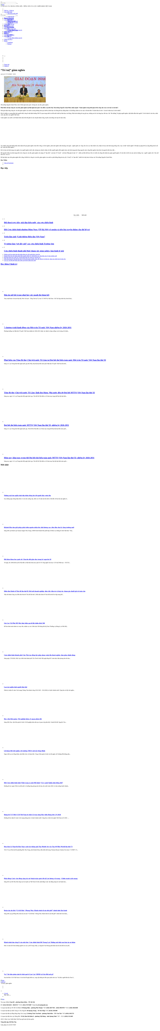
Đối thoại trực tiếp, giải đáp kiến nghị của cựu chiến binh (28, 222)
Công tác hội (10, 16)
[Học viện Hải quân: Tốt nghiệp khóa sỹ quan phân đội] (16, 715)
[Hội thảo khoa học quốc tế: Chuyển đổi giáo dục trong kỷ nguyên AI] (16, 556)
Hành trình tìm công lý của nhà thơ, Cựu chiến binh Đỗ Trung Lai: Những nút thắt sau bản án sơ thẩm (39, 942)
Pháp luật (6, 36)
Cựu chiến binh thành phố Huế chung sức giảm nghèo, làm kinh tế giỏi (34, 251)
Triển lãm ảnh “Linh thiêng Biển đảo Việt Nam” (24, 237)
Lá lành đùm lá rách (12, 22)
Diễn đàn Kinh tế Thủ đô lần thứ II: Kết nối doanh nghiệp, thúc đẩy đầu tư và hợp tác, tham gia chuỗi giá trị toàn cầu (35, 259)
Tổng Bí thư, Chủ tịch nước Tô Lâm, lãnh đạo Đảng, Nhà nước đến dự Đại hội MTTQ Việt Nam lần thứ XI (49, 393)
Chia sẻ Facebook (8, 163)
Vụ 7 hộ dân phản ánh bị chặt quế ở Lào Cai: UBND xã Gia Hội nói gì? (29, 974)
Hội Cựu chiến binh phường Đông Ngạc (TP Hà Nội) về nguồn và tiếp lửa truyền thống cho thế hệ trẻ (47, 229)
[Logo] (2, 4)
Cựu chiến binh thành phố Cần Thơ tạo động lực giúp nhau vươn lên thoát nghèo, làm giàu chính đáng (39, 655)
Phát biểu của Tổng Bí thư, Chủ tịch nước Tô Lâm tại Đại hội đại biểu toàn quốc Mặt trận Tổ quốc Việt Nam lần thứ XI (55, 360)
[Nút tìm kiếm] (17, 3)
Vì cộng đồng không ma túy (14, 38)
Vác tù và (9, 23)
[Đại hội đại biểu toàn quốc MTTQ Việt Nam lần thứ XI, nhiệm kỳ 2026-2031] (16, 421)
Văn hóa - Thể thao (9, 35)
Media (5, 41)
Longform (10, 42)
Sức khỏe (6, 33)
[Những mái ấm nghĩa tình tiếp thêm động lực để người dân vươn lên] (16, 492)
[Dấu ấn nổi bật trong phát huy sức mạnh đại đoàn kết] (16, 291)
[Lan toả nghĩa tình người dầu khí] (16, 683)
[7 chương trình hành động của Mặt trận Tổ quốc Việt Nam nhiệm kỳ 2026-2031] (16, 324)
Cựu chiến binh (8, 12)
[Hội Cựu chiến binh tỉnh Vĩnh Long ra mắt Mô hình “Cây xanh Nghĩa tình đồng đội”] (16, 779)
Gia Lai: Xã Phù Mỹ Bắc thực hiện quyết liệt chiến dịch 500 (20, 260)
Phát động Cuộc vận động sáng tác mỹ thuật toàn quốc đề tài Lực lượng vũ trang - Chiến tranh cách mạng (41, 878)
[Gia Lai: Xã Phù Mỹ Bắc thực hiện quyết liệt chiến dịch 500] (16, 620)
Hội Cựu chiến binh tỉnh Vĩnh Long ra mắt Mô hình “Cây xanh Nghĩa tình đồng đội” (33, 783)
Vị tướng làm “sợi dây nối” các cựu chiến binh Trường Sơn (29, 244)
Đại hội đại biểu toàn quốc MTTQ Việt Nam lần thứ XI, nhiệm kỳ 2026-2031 (36, 425)
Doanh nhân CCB (9, 26)
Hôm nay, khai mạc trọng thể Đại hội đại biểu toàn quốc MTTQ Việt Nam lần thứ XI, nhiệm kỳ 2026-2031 (49, 458)
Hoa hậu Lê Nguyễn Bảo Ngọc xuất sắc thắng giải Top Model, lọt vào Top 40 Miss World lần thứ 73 (38, 846)
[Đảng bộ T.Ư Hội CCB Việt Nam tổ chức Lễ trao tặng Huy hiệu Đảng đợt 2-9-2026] (16, 811)
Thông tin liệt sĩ (8, 39)
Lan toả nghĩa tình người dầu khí (15, 687)
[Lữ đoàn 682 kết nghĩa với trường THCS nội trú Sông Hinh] (16, 747)
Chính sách (7, 24)
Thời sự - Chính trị (9, 10)
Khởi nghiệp (10, 27)
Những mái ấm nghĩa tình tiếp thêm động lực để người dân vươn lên (22, 254)
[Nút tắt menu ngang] (10, 995)
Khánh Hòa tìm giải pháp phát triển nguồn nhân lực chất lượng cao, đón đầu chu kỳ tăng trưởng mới (30, 256)
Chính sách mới (11, 29)
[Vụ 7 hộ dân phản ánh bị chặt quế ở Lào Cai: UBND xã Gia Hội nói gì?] (16, 971)
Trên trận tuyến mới (12, 13)
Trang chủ (6, 64)
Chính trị (6, 66)
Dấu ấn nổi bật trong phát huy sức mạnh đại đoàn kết (26, 295)
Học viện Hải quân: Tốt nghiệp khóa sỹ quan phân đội (23, 719)
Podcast (9, 36)
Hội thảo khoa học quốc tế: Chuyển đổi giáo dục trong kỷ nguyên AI (22, 257)
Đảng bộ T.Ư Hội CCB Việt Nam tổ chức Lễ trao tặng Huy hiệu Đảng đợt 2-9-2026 (32, 815)
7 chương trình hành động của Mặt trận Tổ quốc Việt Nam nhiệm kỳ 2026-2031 (37, 327)
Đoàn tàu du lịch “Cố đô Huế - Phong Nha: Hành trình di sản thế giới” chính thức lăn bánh (35, 910)
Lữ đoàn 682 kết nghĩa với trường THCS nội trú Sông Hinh (24, 751)
